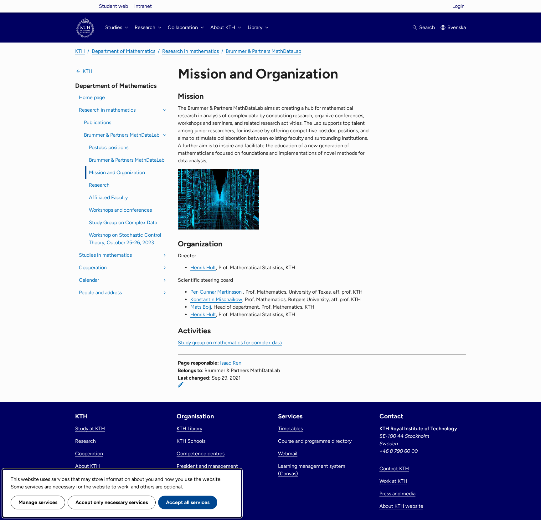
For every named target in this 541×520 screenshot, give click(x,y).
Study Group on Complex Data (123, 222)
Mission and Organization (117, 172)
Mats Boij (200, 307)
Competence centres (200, 454)
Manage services (37, 502)
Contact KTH (394, 469)
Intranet (143, 6)
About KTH (87, 466)
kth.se (85, 6)
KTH (80, 51)
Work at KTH (393, 481)
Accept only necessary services (111, 502)
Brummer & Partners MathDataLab (263, 51)
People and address (100, 292)
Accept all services (187, 502)
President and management (207, 466)
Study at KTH (90, 429)
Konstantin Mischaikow (216, 299)
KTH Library (189, 429)
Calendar (89, 280)
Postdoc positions (108, 147)
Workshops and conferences (120, 210)
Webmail (287, 454)
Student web (113, 6)
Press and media (397, 494)
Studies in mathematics (105, 255)
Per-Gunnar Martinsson (216, 292)
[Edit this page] (180, 384)
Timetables (290, 429)
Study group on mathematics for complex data (230, 343)
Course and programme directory (315, 441)
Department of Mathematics (123, 51)
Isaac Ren (230, 363)
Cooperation (93, 267)
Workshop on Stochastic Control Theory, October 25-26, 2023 (125, 238)
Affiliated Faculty (108, 197)
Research (99, 185)
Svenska (456, 27)
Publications (97, 122)
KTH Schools (191, 441)
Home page (92, 97)
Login (458, 6)
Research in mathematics (190, 51)
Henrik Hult (203, 267)
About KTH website (401, 506)
